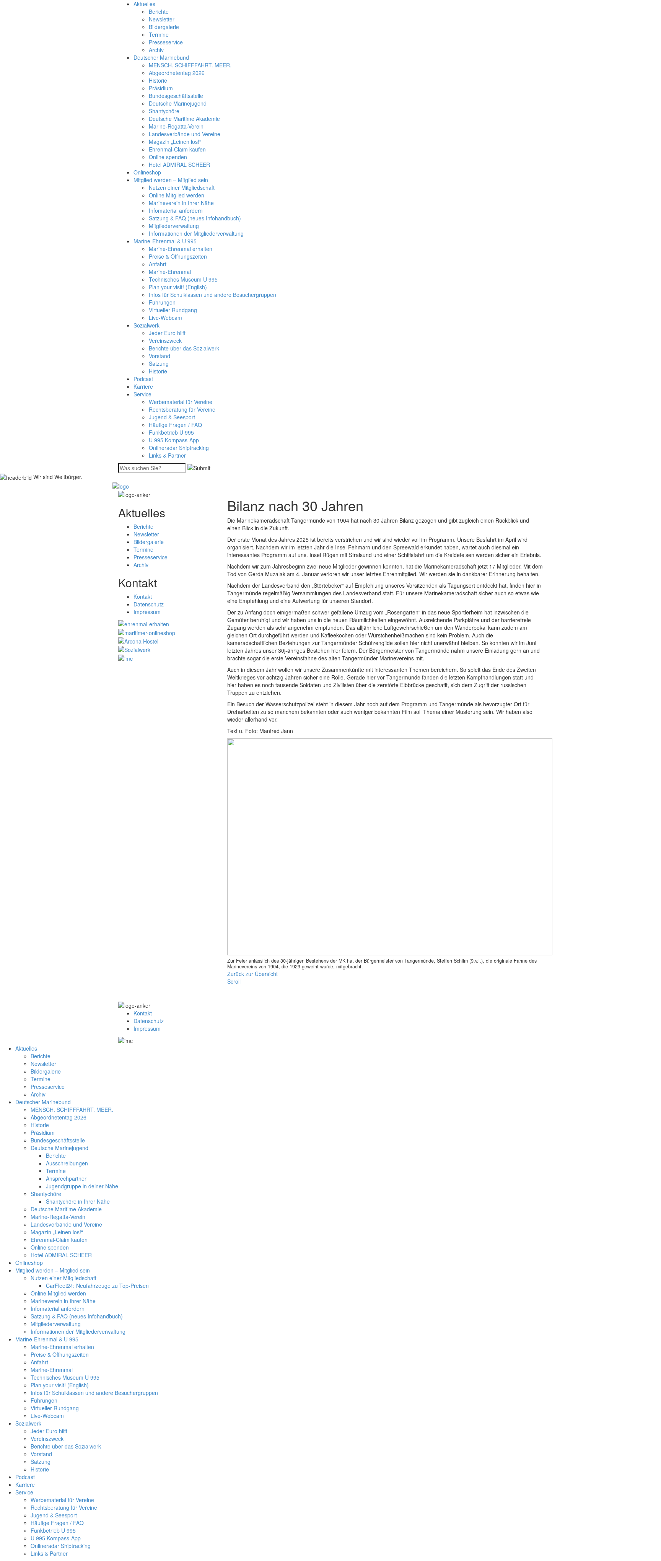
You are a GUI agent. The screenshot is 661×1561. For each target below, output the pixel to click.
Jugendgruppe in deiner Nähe (82, 1186)
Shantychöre (164, 111)
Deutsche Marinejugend (178, 103)
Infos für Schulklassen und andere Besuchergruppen (212, 294)
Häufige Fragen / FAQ (175, 425)
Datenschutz (149, 604)
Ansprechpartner (66, 1178)
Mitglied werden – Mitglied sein (171, 180)
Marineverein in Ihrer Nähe (181, 203)
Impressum (147, 612)
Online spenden (168, 157)
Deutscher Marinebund (161, 57)
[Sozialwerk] (134, 649)
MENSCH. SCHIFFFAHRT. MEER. (190, 65)
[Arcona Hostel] (138, 640)
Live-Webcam (165, 317)
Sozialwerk (147, 325)
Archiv (156, 50)
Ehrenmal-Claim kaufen (177, 149)
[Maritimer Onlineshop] (146, 631)
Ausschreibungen (67, 1163)
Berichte (159, 11)
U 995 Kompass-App (174, 440)
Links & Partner (167, 455)
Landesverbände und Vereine (184, 134)
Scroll (234, 981)
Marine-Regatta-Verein (176, 126)
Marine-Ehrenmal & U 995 (165, 241)
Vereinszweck (165, 340)
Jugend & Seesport (172, 417)
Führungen (162, 302)
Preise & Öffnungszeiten (178, 256)
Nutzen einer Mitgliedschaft (182, 187)
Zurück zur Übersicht (252, 974)
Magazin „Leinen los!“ (175, 141)
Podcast (143, 379)
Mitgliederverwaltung (174, 226)
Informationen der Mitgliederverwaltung (196, 233)
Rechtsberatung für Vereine (182, 409)
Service (142, 394)
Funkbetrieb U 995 (171, 432)
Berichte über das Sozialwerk (184, 348)
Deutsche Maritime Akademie (184, 118)
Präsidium (161, 88)
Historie (158, 80)
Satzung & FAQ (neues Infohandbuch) (195, 218)
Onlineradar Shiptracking (179, 447)
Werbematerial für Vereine (180, 402)
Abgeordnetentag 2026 (177, 73)
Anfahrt (157, 264)
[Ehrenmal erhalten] (143, 623)
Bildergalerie (164, 27)
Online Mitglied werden (176, 195)
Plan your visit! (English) (178, 287)
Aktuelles (144, 4)
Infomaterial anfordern (176, 210)
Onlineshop (147, 172)
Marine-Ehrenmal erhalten (180, 249)
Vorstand (159, 356)
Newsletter (161, 19)
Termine (159, 34)
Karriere (143, 386)
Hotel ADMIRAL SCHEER (179, 164)
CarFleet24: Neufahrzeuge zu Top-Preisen (97, 1285)
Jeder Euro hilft (167, 333)
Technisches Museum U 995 (183, 279)
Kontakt (143, 596)
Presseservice (166, 42)
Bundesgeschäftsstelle (176, 95)
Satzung (159, 363)
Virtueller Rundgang (173, 310)
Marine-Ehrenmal (170, 271)
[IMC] (125, 657)
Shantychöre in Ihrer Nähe (78, 1201)
